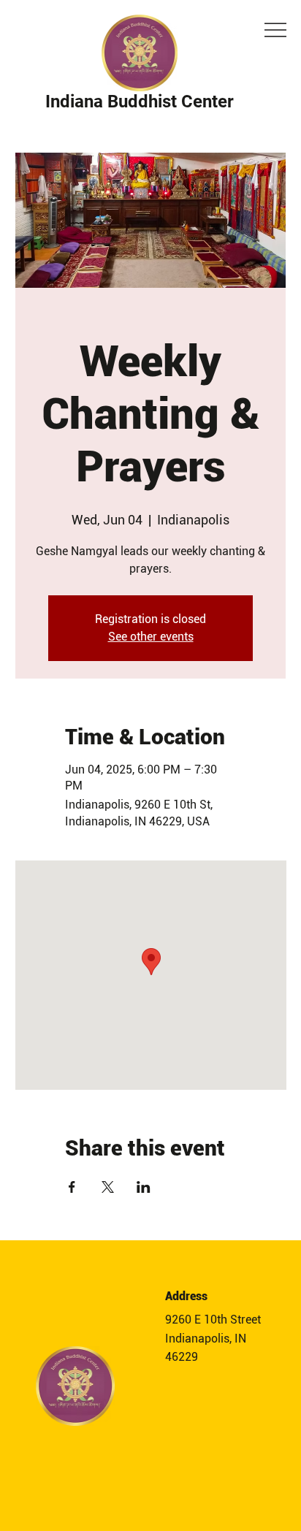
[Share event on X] (108, 1187)
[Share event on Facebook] (72, 1187)
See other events (151, 637)
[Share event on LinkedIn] (143, 1187)
